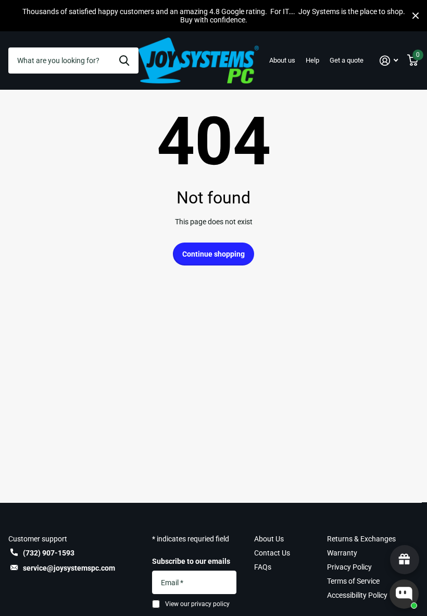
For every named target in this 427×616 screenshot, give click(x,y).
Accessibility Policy (357, 595)
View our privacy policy (197, 604)
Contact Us (272, 553)
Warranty (342, 553)
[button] (388, 61)
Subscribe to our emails (191, 561)
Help (312, 60)
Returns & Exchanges (361, 539)
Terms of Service (353, 581)
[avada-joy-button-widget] (404, 559)
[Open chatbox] (404, 594)
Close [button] (415, 15)
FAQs (262, 567)
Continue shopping (213, 254)
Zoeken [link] (124, 60)
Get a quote (346, 60)
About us (282, 60)
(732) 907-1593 (48, 553)
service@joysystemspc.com (69, 568)
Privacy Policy (349, 567)
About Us (269, 539)
